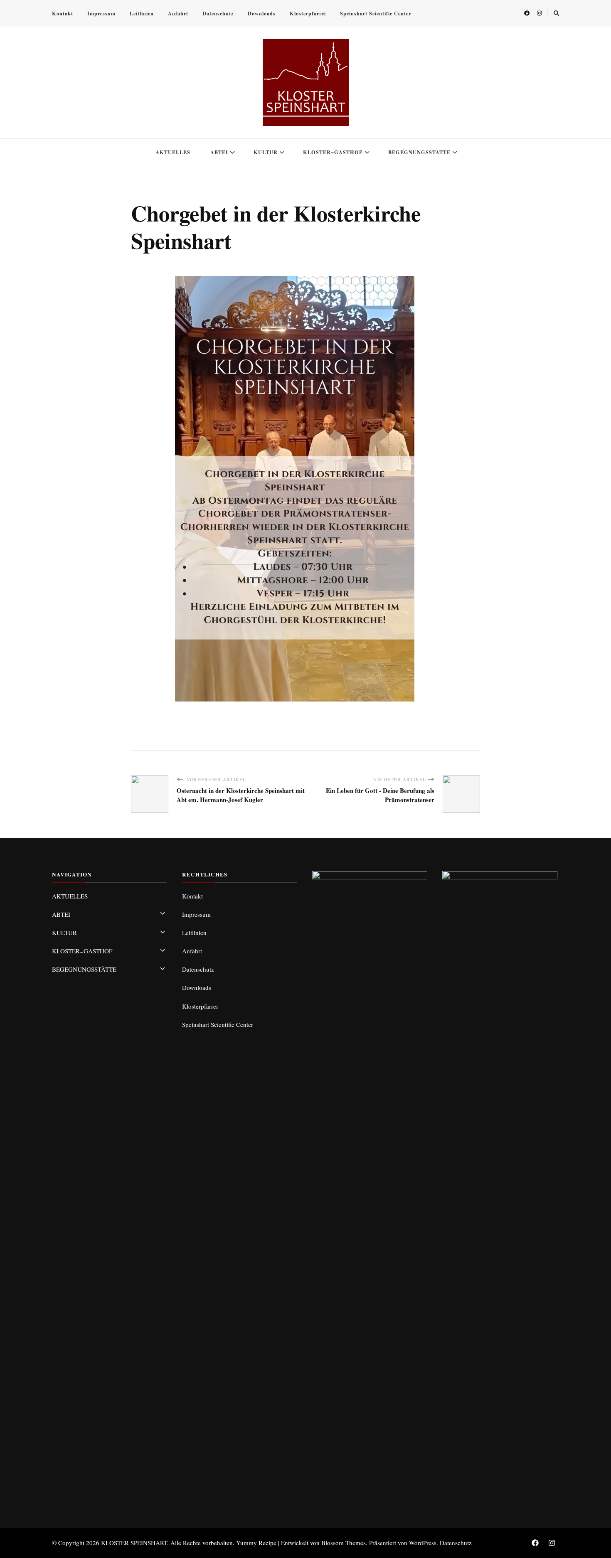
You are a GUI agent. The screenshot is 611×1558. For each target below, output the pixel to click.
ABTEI (219, 152)
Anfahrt (178, 13)
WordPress (422, 1542)
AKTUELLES (172, 152)
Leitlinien (142, 13)
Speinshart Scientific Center (375, 13)
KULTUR (266, 152)
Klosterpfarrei (308, 13)
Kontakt (62, 13)
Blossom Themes (343, 1542)
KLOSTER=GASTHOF (333, 152)
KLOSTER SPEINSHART (134, 1542)
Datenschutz (218, 13)
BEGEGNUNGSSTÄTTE (419, 152)
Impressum (101, 13)
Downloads (262, 13)
